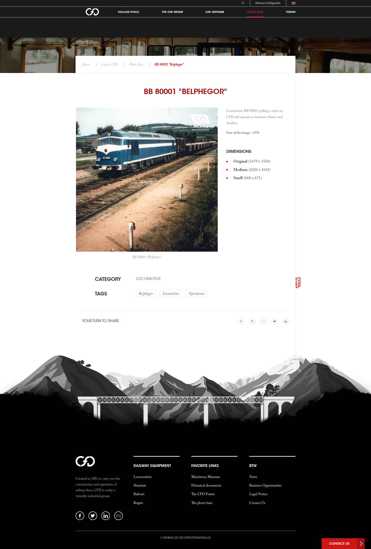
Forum (290, 12)
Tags (101, 293)
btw (253, 465)
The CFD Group (172, 12)
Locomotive (148, 278)
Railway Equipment (152, 465)
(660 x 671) (247, 177)
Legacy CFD (109, 64)
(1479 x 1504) (251, 161)
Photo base (255, 12)
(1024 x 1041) (252, 169)
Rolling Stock (128, 12)
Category (108, 279)
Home (86, 64)
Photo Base (136, 64)
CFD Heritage (214, 12)
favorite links (205, 465)
